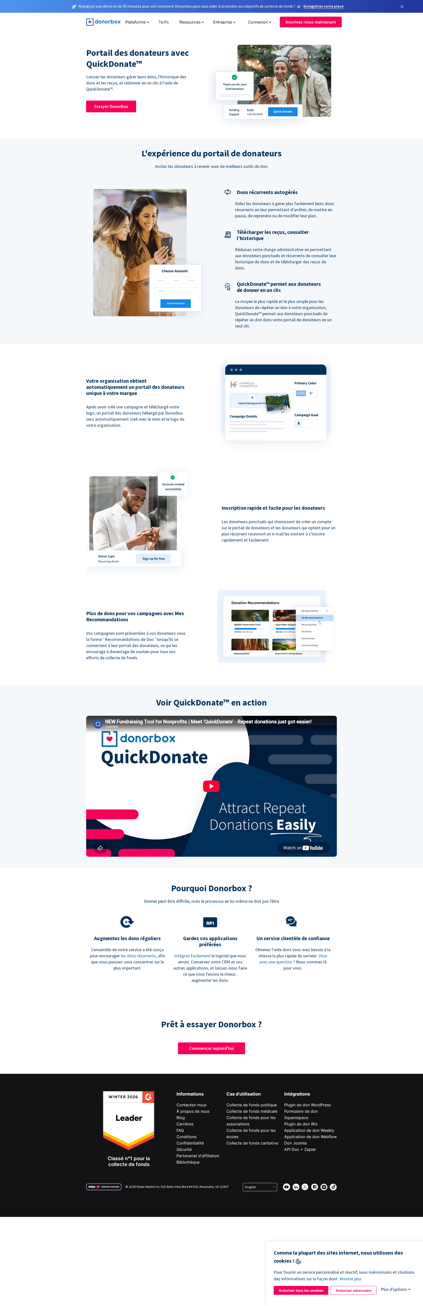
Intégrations (297, 1094)
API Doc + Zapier (300, 1149)
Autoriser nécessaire (353, 1290)
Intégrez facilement (192, 956)
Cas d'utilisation (243, 1094)
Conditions (186, 1136)
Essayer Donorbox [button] (111, 106)
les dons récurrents (138, 956)
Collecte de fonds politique (251, 1104)
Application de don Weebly (309, 1130)
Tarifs (163, 22)
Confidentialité (190, 1143)
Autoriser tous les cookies (301, 1290)
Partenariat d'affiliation (197, 1155)
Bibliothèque (188, 1162)
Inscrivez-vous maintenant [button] (311, 22)
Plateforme (135, 22)
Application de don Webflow (310, 1136)
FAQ (180, 1130)
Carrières (184, 1123)
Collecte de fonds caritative (252, 1143)
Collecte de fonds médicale (251, 1111)
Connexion (258, 22)
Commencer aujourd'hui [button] (211, 1048)
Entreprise (222, 22)
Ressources (189, 22)
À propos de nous (193, 1111)
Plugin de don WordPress (307, 1104)
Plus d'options (394, 1289)
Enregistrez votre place (323, 6)
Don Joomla (295, 1143)
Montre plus (351, 1279)
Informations (190, 1094)
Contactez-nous (191, 1104)
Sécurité (184, 1149)
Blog (180, 1117)
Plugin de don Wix (301, 1123)
